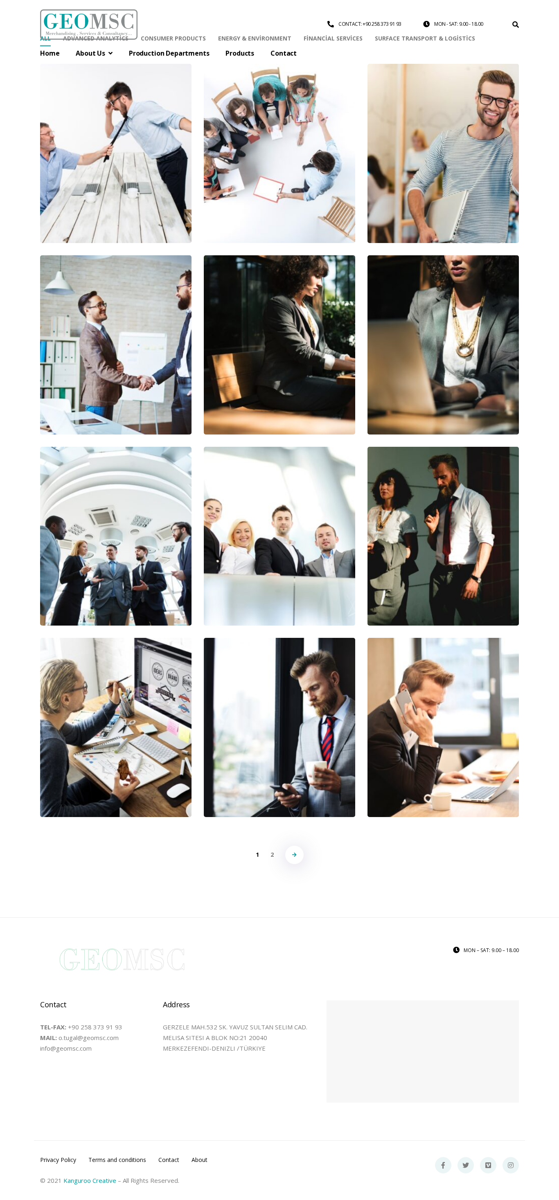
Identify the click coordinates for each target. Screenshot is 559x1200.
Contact (168, 1160)
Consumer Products (280, 174)
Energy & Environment (115, 551)
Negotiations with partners (279, 713)
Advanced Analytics (116, 360)
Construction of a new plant (116, 713)
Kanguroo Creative (89, 1180)
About (199, 1160)
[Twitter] (466, 1165)
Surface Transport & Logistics (116, 174)
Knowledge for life (279, 522)
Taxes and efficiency (443, 139)
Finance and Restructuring (279, 330)
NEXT (294, 855)
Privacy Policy (58, 1160)
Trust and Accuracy (115, 522)
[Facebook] (443, 1165)
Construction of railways (443, 713)
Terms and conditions (117, 1160)
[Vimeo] (488, 1165)
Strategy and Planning (116, 330)
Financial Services (443, 366)
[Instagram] (511, 1165)
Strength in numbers (443, 522)
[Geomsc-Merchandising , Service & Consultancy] (88, 24)
